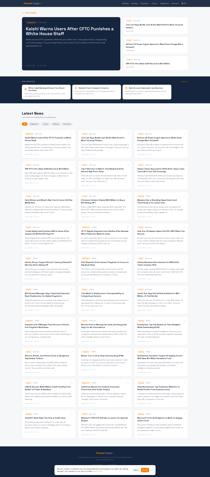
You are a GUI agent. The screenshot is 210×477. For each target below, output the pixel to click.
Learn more (97, 471)
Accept (145, 470)
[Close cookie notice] (152, 470)
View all (183, 81)
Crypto (155, 3)
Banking (135, 3)
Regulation (164, 3)
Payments (145, 3)
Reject (136, 470)
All (25, 124)
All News (125, 3)
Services (175, 3)
